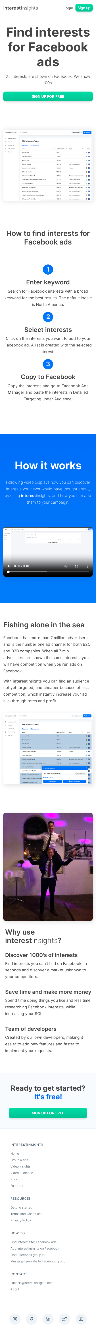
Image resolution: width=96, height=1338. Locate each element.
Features (16, 1185)
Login (68, 8)
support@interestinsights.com (31, 1283)
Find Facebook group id (27, 1255)
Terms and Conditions (26, 1214)
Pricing (15, 1179)
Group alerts (19, 1160)
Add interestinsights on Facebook (34, 1248)
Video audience (21, 1173)
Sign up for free (48, 96)
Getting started (21, 1207)
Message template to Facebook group (37, 1261)
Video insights (20, 1166)
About (14, 1289)
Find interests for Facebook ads (33, 1242)
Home (14, 1153)
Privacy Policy (20, 1220)
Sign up (84, 8)
